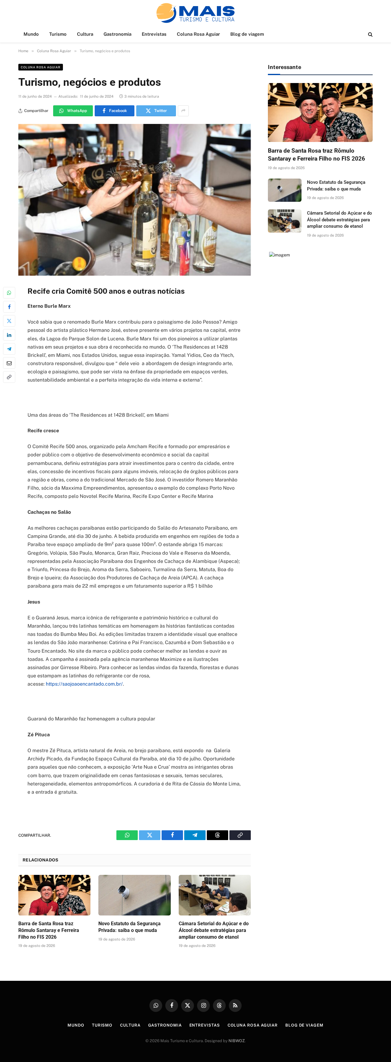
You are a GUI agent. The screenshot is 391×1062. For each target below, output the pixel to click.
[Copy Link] (9, 377)
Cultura (85, 34)
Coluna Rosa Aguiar (198, 34)
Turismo (58, 34)
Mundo (31, 34)
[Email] (9, 363)
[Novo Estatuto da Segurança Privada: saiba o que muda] (134, 895)
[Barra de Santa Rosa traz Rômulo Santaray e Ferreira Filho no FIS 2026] (54, 895)
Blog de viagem (247, 34)
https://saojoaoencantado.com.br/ (84, 684)
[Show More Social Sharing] (183, 110)
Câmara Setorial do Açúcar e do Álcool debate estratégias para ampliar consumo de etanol (214, 930)
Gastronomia (117, 34)
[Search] (370, 34)
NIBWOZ (236, 1040)
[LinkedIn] (9, 335)
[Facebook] (9, 307)
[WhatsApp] (9, 293)
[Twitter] (9, 321)
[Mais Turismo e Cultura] (195, 13)
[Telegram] (9, 349)
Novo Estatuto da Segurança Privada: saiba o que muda (129, 927)
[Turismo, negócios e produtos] (134, 200)
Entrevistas (154, 34)
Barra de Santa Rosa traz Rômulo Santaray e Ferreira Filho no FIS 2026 (48, 930)
